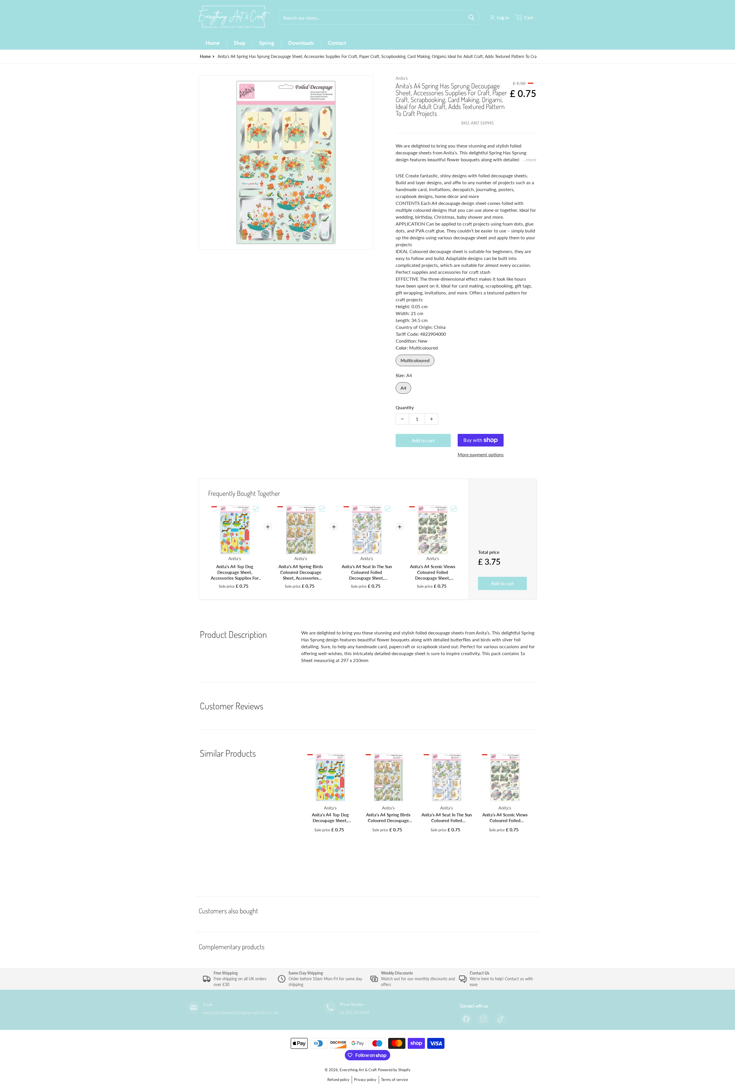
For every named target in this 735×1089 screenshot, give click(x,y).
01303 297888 (354, 1012)
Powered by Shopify (394, 1069)
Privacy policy (365, 1079)
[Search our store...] (471, 17)
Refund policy (338, 1079)
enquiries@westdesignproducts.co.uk (240, 1012)
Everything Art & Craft (358, 1069)
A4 (403, 388)
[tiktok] (500, 1019)
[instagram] (483, 1019)
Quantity (405, 407)
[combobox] (379, 17)
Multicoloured (415, 360)
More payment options (481, 454)
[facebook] (466, 1019)
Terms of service (394, 1079)
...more (529, 159)
